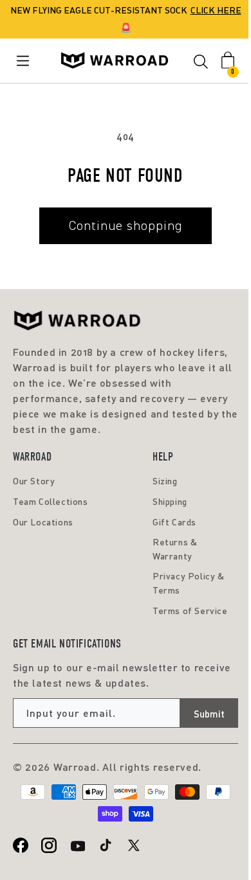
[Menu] (25, 61)
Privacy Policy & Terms (189, 582)
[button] (201, 64)
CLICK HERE (216, 9)
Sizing (165, 480)
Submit (209, 713)
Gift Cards (174, 521)
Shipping (170, 501)
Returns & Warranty (175, 548)
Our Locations (43, 521)
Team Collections (50, 501)
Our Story (34, 480)
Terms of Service (190, 610)
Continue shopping (125, 225)
